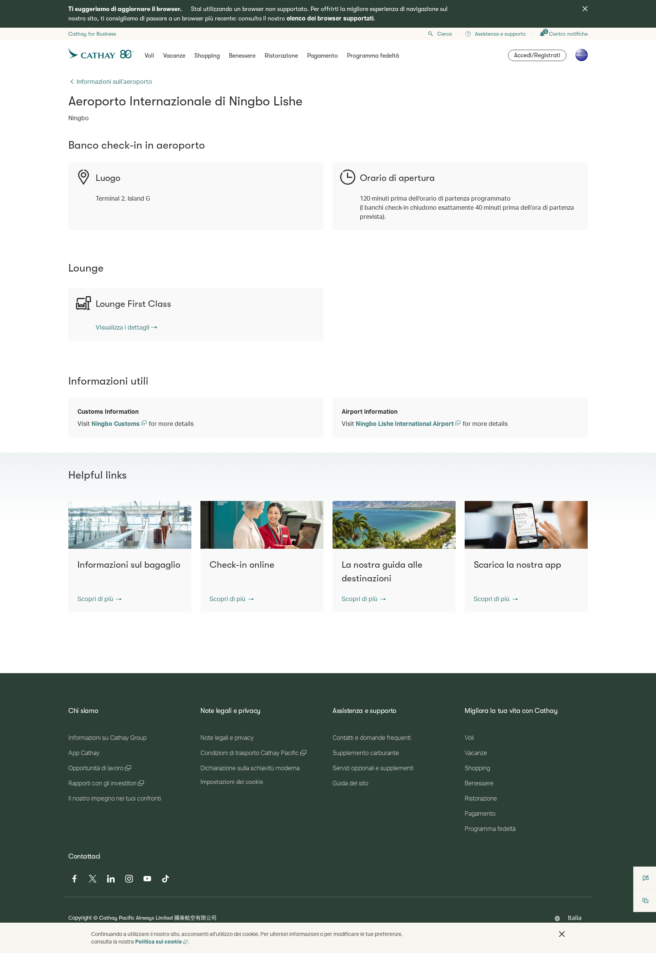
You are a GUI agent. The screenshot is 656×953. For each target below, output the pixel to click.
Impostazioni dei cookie (231, 782)
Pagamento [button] (322, 55)
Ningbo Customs (116, 423)
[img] (585, 8)
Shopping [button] (207, 55)
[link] (126, 327)
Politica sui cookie (158, 941)
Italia (575, 918)
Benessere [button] (242, 55)
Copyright (80, 917)
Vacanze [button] (174, 55)
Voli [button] (149, 55)
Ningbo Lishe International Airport (405, 423)
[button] (99, 598)
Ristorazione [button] (281, 55)
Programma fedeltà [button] (373, 55)
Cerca (444, 34)
